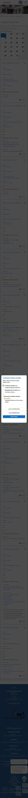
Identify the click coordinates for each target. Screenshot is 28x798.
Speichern (14, 416)
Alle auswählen (14, 409)
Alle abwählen (14, 413)
